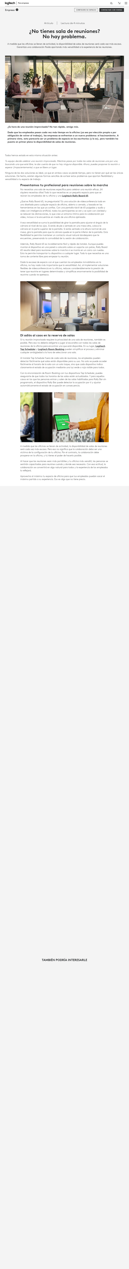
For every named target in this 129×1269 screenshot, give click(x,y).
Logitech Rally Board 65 (75, 195)
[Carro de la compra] (119, 3)
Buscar (111, 3)
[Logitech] (18, 3)
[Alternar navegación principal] (126, 3)
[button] (12, 10)
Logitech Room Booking (51, 349)
